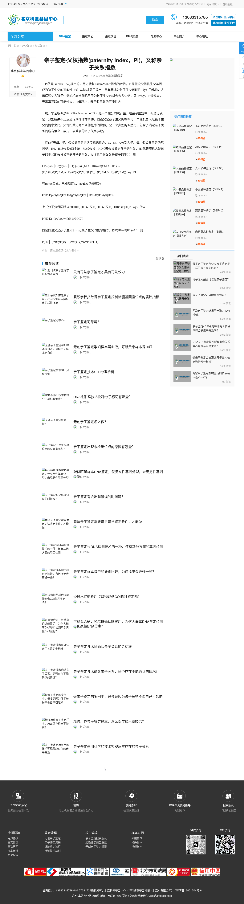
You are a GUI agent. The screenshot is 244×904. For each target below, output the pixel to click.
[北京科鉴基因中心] (33, 20)
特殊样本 (137, 842)
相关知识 (40, 45)
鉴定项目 (110, 36)
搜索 (155, 20)
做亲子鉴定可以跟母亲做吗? (209, 295)
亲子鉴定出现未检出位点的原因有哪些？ (104, 446)
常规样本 (137, 846)
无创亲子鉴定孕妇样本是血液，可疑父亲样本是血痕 (112, 346)
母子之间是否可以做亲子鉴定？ (211, 279)
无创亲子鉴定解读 (96, 846)
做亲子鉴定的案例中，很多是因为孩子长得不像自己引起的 (118, 696)
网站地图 (156, 896)
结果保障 (13, 855)
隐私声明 (13, 846)
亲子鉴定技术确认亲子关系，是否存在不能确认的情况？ (116, 671)
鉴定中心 (87, 36)
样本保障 (13, 851)
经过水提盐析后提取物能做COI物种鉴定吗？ (107, 596)
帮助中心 (156, 36)
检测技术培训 (53, 851)
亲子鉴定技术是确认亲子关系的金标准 (102, 646)
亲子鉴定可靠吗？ (87, 321)
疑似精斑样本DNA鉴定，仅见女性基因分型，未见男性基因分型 (118, 474)
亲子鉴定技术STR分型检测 (93, 371)
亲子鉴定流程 (53, 842)
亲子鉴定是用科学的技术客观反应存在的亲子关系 (111, 746)
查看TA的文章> (23, 94)
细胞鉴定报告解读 (96, 842)
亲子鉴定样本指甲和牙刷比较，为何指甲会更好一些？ (114, 571)
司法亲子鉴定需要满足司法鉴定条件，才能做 (107, 521)
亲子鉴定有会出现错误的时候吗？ (99, 496)
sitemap (167, 896)
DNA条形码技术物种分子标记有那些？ (102, 396)
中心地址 (202, 36)
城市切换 (58, 3)
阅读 (225, 272)
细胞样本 (137, 838)
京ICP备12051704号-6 (188, 890)
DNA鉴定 (65, 36)
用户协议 (13, 838)
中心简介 (179, 36)
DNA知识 (132, 36)
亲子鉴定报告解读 (96, 838)
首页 (16, 45)
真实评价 (13, 842)
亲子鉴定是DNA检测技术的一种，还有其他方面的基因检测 (118, 546)
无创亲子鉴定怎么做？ (90, 421)
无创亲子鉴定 (53, 838)
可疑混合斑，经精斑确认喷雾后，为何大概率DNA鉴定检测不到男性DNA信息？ (118, 623)
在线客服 (228, 4)
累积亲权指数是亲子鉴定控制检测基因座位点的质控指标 (116, 296)
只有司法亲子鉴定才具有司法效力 (99, 271)
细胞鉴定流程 (53, 846)
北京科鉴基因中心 (115, 890)
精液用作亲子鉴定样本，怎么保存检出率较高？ (109, 721)
